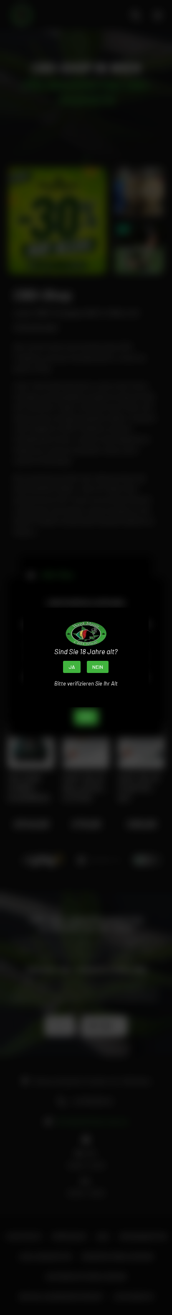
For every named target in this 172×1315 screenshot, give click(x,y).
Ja (71, 667)
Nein (97, 667)
